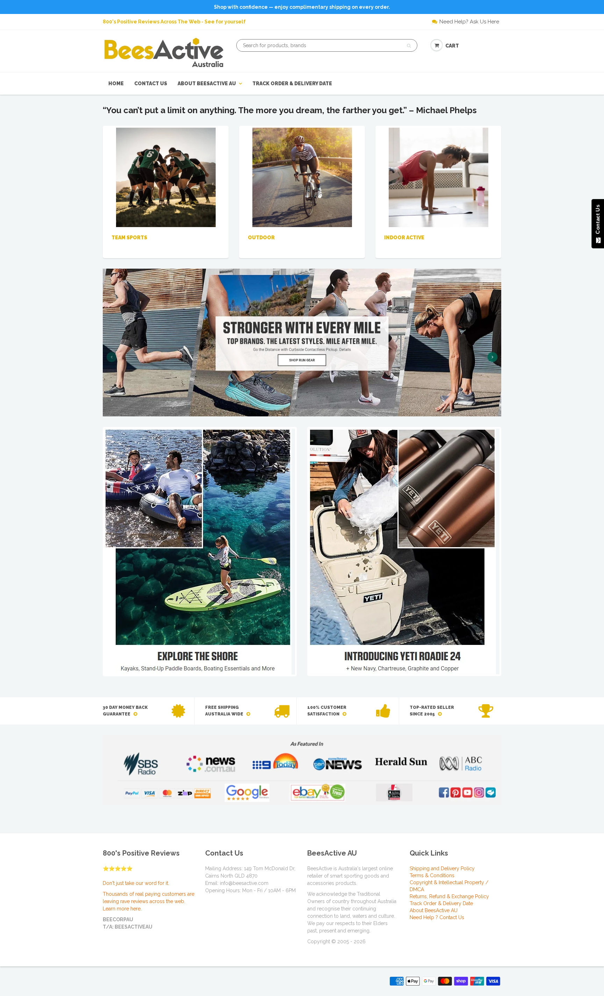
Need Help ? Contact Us (437, 917)
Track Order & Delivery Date (292, 83)
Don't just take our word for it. (136, 883)
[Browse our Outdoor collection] (302, 177)
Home (116, 83)
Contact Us (150, 83)
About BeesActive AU (207, 83)
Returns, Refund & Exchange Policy (449, 896)
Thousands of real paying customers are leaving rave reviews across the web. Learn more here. (148, 901)
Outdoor (261, 237)
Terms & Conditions (432, 875)
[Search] (409, 45)
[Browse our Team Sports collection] (166, 177)
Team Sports (129, 237)
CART (452, 46)
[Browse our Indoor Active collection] (438, 177)
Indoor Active (404, 237)
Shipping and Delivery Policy (442, 868)
